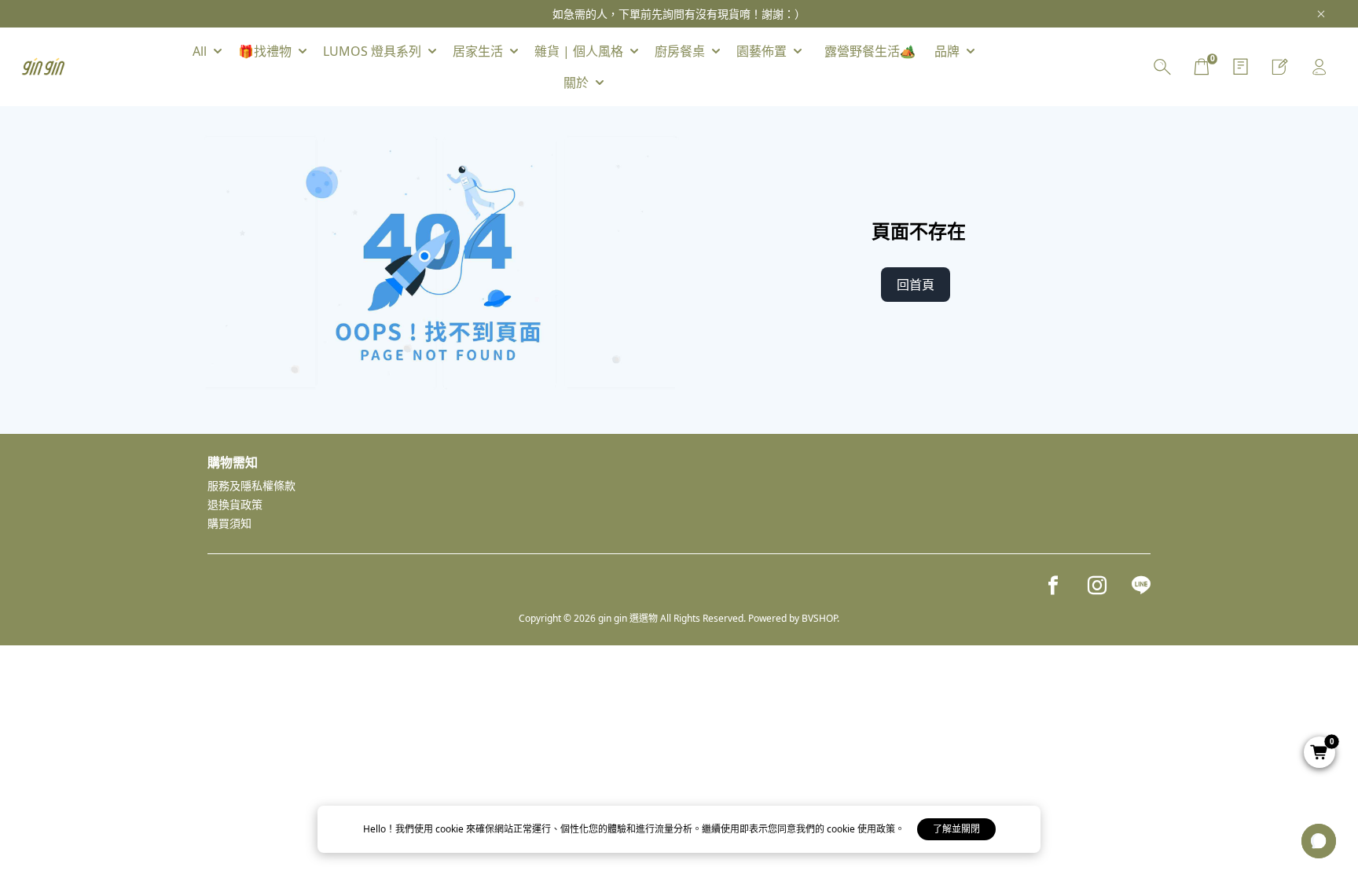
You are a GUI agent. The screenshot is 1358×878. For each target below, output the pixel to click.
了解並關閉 (956, 829)
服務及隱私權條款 (251, 485)
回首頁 (915, 284)
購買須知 (229, 523)
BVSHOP (819, 618)
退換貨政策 (234, 504)
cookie (450, 829)
